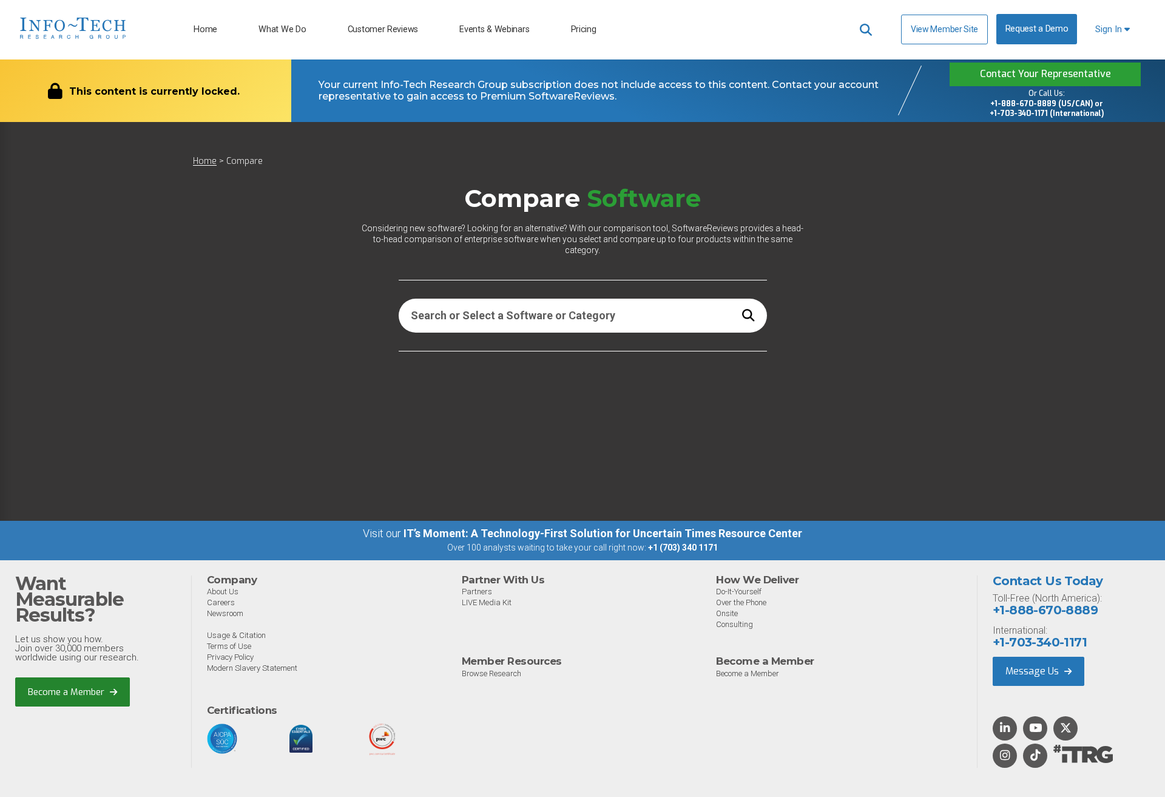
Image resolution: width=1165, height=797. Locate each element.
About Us (222, 591)
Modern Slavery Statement (252, 668)
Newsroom (225, 613)
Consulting (734, 624)
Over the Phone (741, 602)
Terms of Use (229, 646)
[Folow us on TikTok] (1035, 756)
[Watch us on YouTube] (1035, 729)
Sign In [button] (1109, 29)
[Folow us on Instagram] (1005, 756)
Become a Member (67, 692)
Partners (477, 591)
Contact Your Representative (1045, 73)
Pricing (583, 29)
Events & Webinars (494, 29)
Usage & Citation (236, 635)
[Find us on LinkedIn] (1005, 729)
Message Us (1033, 671)
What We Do (282, 29)
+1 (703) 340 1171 (683, 547)
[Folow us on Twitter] (1065, 729)
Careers (221, 602)
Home (205, 29)
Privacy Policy (230, 657)
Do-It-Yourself (738, 591)
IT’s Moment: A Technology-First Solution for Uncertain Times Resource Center (603, 533)
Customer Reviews (383, 29)
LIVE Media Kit (487, 602)
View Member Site (944, 29)
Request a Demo (1037, 29)
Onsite (727, 613)
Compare (244, 161)
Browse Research (491, 673)
